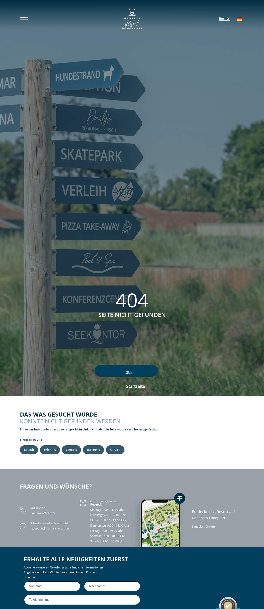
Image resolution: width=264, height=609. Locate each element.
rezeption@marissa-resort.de (49, 528)
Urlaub (29, 450)
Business (93, 450)
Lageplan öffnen (203, 526)
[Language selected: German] (239, 18)
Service (115, 450)
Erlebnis (50, 450)
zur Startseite (135, 373)
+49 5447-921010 (42, 513)
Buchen (224, 18)
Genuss (71, 450)
